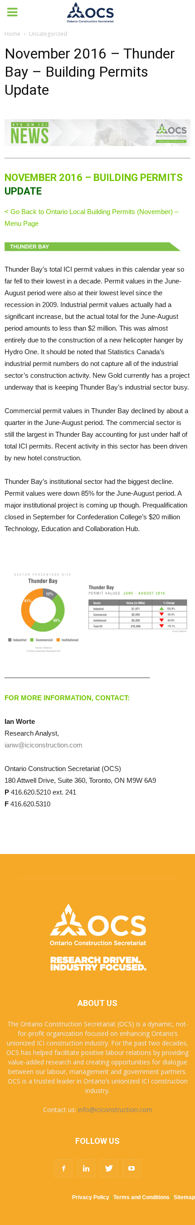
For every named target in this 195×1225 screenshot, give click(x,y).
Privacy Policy (90, 1197)
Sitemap (184, 1197)
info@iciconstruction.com (115, 1109)
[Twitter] (109, 1168)
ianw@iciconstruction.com (44, 745)
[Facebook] (63, 1168)
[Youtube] (131, 1168)
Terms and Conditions (141, 1197)
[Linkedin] (86, 1168)
